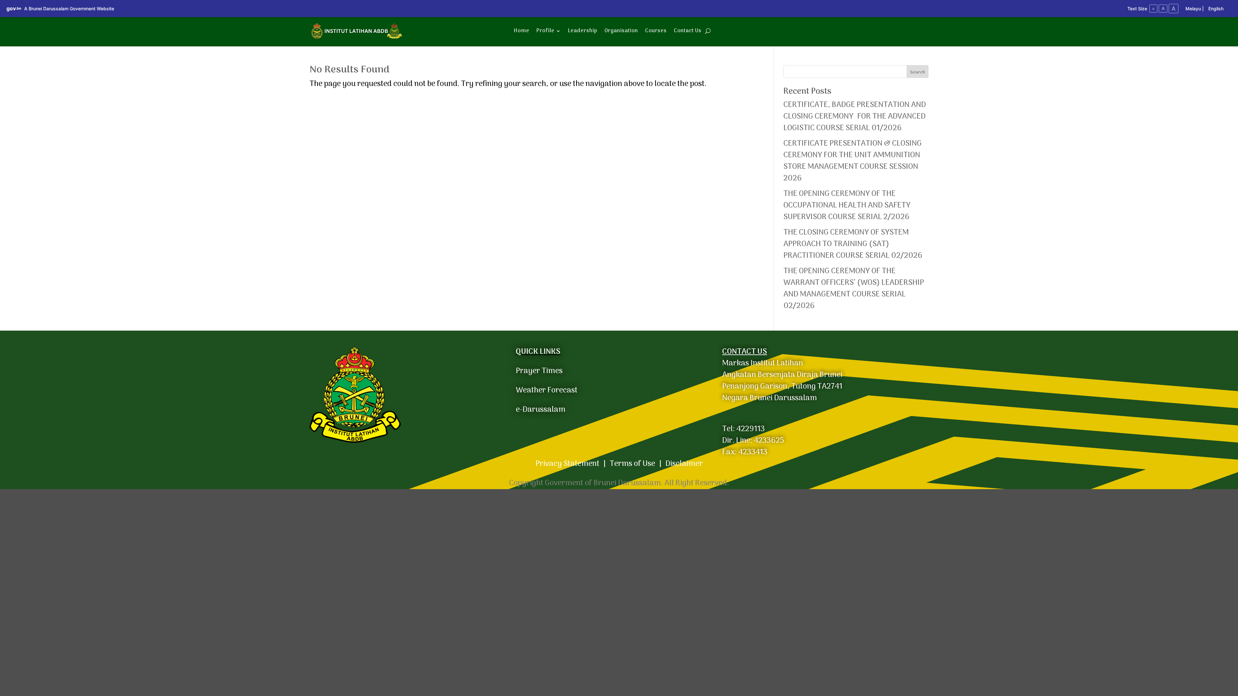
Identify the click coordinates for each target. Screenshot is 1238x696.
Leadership (582, 31)
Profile (545, 31)
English (1215, 8)
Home (521, 31)
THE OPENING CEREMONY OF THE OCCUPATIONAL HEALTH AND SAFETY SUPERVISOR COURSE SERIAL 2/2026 (846, 205)
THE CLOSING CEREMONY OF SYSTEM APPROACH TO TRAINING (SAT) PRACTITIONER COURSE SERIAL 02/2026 (852, 244)
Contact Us (688, 31)
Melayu (1193, 8)
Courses (656, 31)
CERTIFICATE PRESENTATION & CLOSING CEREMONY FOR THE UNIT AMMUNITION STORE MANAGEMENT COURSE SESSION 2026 (852, 161)
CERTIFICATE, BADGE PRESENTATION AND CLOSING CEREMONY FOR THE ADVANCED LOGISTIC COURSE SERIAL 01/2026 (855, 116)
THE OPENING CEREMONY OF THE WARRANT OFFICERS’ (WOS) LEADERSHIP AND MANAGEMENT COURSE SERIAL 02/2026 (853, 288)
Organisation (621, 31)
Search (917, 72)
